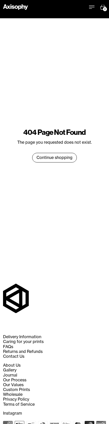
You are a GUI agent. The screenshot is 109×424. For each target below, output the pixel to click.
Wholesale (13, 394)
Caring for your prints (23, 341)
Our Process (14, 379)
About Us (12, 365)
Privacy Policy (16, 399)
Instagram (12, 413)
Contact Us (13, 356)
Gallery (9, 369)
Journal (10, 375)
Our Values (13, 384)
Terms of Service (19, 404)
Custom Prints (16, 389)
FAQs (8, 346)
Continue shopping (54, 157)
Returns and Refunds (23, 351)
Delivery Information (22, 336)
